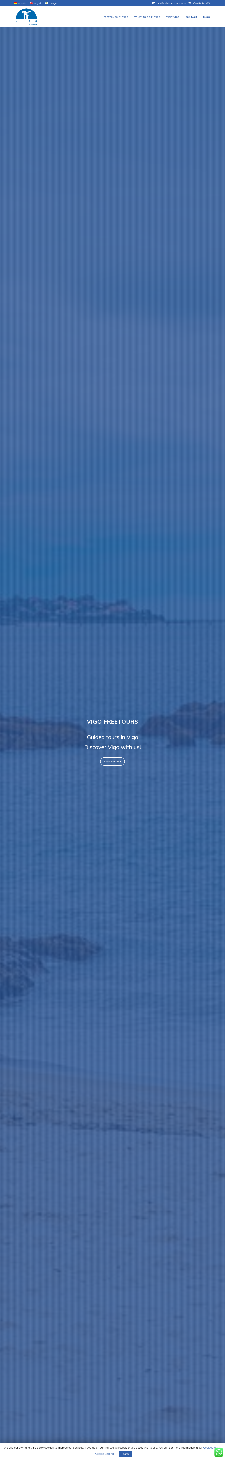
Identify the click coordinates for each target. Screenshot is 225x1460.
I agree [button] (126, 1453)
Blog (206, 17)
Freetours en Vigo (116, 17)
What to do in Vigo (147, 17)
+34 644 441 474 (201, 3)
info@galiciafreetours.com (171, 3)
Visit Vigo (173, 17)
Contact (191, 17)
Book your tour (112, 761)
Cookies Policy (212, 1447)
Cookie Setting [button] (104, 1453)
